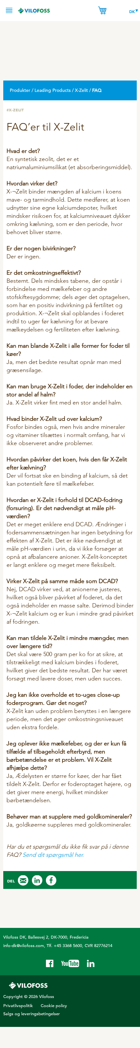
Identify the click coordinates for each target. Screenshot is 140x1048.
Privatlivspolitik (18, 1005)
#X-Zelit (15, 109)
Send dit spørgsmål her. (53, 854)
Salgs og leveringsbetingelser (31, 1014)
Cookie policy (54, 1005)
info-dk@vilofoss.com (23, 945)
